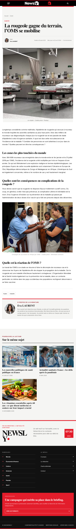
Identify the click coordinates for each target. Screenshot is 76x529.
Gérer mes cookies (67, 525)
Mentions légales (52, 525)
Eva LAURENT (26, 305)
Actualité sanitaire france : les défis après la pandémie (56, 371)
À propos (57, 457)
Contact (57, 471)
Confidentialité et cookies (34, 525)
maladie (12, 293)
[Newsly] (38, 3)
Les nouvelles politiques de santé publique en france (17, 371)
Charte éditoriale (57, 466)
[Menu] (8, 3)
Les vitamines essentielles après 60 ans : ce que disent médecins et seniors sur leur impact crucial (18, 405)
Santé (11, 16)
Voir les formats (38, 511)
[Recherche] (67, 3)
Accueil (6, 16)
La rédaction (57, 461)
